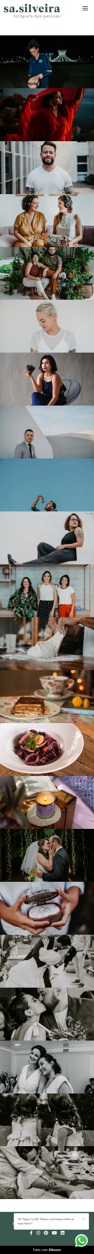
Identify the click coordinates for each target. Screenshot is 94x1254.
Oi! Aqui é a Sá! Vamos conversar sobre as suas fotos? (46, 1221)
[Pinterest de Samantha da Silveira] (46, 1233)
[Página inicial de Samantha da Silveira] (32, 11)
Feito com (47, 1250)
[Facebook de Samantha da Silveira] (31, 1233)
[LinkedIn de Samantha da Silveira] (62, 1233)
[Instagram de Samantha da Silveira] (38, 1233)
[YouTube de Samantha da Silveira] (54, 1233)
